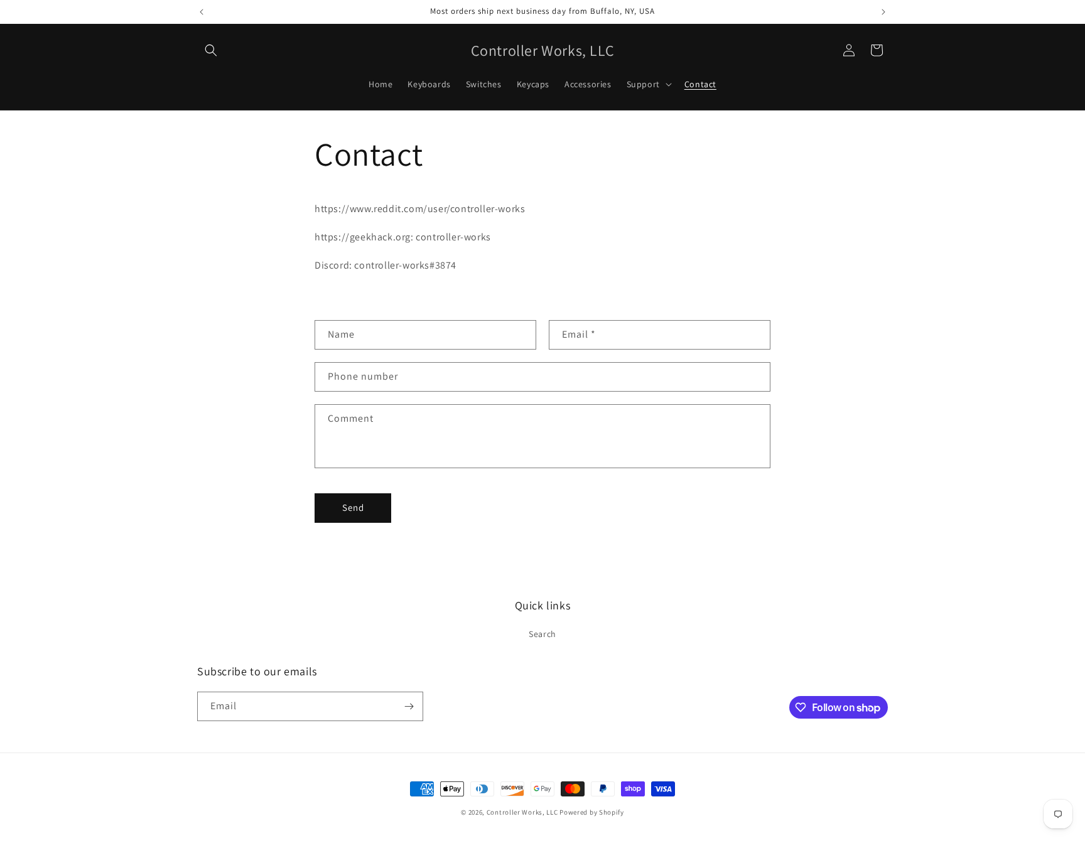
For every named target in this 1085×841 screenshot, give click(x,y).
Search (542, 634)
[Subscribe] (409, 706)
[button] (211, 50)
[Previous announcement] (201, 12)
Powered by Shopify (591, 812)
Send (353, 507)
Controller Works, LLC (522, 812)
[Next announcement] (883, 12)
